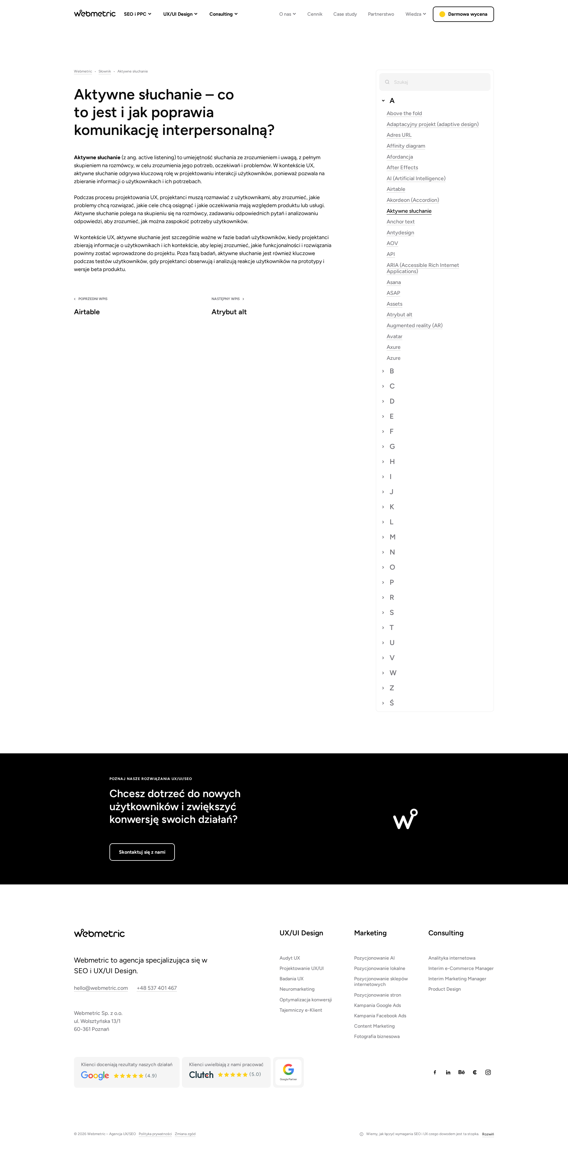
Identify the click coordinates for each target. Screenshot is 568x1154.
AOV (392, 243)
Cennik (314, 14)
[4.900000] (129, 1076)
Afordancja (400, 157)
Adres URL (399, 135)
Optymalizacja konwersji (306, 999)
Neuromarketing (297, 989)
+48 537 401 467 (157, 988)
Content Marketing (374, 1026)
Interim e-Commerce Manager (461, 968)
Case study (345, 14)
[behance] (461, 1072)
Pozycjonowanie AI (374, 958)
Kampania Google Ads (377, 1005)
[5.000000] (233, 1074)
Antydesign (400, 233)
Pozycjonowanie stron (377, 994)
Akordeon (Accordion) (413, 200)
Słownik (105, 71)
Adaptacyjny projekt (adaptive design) (433, 124)
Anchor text (401, 222)
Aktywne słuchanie (409, 211)
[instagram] (488, 1072)
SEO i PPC (135, 14)
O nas (285, 14)
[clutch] (475, 1072)
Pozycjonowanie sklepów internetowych (381, 981)
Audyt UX (290, 958)
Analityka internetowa (451, 958)
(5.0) (255, 1074)
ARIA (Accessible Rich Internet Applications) (423, 268)
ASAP (393, 293)
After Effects (402, 168)
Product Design (444, 989)
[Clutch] (201, 1074)
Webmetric (83, 71)
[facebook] (435, 1072)
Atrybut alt (399, 315)
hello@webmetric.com (101, 988)
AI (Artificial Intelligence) (416, 178)
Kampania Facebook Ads (380, 1015)
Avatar (394, 336)
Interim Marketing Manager (457, 978)
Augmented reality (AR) (415, 326)
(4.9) (151, 1076)
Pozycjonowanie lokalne (379, 968)
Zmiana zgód (185, 1134)
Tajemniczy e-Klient (301, 1010)
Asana (394, 282)
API (391, 254)
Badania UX (292, 978)
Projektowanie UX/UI (302, 968)
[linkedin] (448, 1072)
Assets (394, 304)
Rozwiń (488, 1134)
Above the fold (404, 113)
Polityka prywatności (155, 1134)
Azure (394, 358)
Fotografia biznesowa (377, 1036)
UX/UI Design (178, 14)
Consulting (221, 14)
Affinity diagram (406, 146)
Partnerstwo (381, 14)
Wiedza (413, 14)
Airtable (396, 189)
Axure (394, 347)
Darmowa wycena (468, 14)
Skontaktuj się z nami (142, 852)
